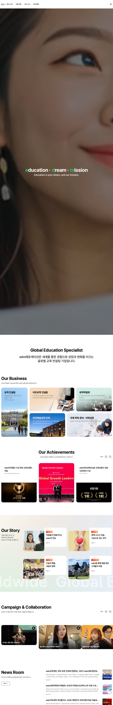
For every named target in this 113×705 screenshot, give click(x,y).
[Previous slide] (106, 456)
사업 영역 (18, 4)
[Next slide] (110, 456)
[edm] (3, 4)
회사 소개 (9, 4)
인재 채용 (36, 4)
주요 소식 (27, 4)
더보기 (4, 679)
